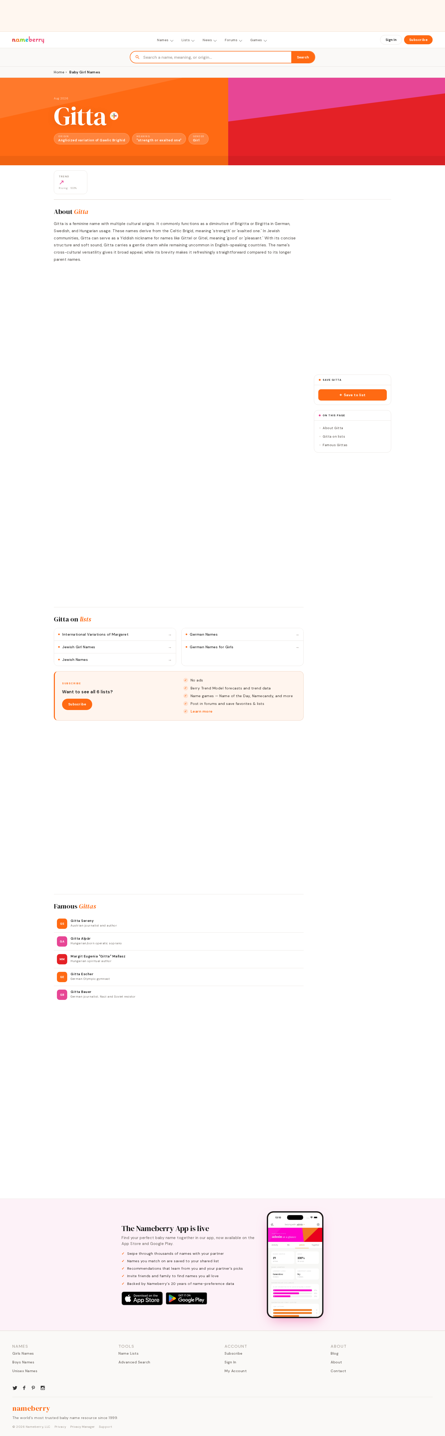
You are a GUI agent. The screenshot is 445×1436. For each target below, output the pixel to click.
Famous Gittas (335, 445)
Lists (186, 40)
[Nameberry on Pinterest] (33, 1387)
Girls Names (23, 1353)
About (336, 1362)
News (207, 40)
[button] (352, 395)
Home (59, 72)
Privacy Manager (82, 1427)
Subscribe (418, 40)
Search (303, 57)
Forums (231, 40)
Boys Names (23, 1362)
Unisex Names (24, 1371)
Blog (334, 1353)
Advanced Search (134, 1362)
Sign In (391, 40)
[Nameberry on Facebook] (24, 1387)
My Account (236, 1371)
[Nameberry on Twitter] (15, 1387)
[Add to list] (114, 116)
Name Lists (128, 1353)
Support (105, 1427)
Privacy (60, 1427)
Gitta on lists (334, 436)
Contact (338, 1371)
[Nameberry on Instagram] (42, 1387)
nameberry (31, 1408)
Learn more (202, 711)
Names (163, 40)
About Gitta (333, 428)
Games (256, 40)
